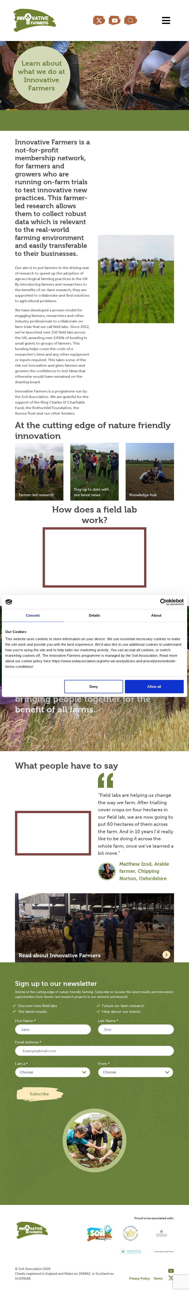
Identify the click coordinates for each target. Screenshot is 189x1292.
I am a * (21, 1063)
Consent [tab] (33, 615)
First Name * (25, 1021)
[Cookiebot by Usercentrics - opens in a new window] (163, 601)
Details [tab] (94, 615)
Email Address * (28, 1042)
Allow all (154, 686)
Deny (93, 686)
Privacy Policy (139, 1278)
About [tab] (156, 615)
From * (103, 1063)
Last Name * (108, 1021)
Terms (158, 1278)
